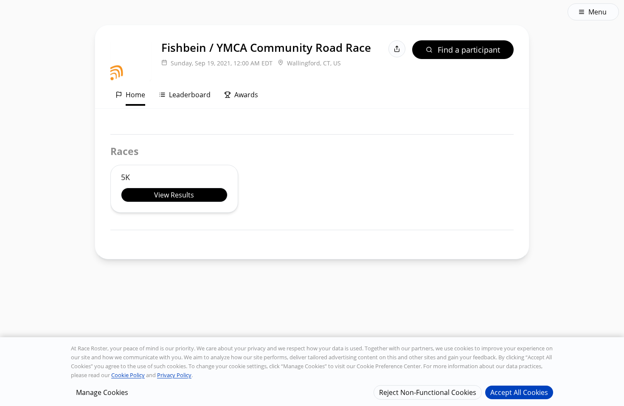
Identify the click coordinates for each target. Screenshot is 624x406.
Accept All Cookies (519, 392)
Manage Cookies (102, 392)
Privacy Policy (174, 375)
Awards (246, 94)
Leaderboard (190, 94)
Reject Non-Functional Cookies (427, 392)
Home (135, 94)
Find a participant (469, 50)
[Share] (396, 48)
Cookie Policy (128, 375)
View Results (174, 195)
